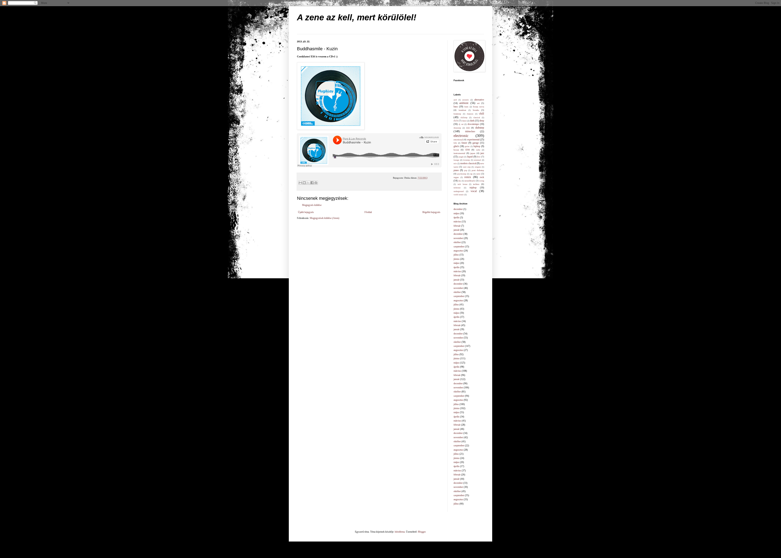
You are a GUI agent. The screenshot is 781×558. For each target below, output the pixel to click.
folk (455, 143)
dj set (461, 124)
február (457, 225)
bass (456, 106)
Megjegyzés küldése (312, 205)
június (456, 259)
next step (467, 167)
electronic (461, 135)
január (456, 229)
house (456, 150)
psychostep (461, 174)
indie (478, 150)
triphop (473, 187)
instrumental (459, 153)
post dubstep (478, 170)
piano (456, 170)
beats (466, 107)
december (458, 209)
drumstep (457, 128)
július (456, 254)
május (456, 213)
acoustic (465, 100)
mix (455, 163)
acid (455, 100)
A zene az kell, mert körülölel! (356, 17)
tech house (462, 184)
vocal (474, 191)
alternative (479, 99)
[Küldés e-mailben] (300, 183)
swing (481, 181)
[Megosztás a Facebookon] (312, 183)
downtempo (473, 124)
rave (478, 174)
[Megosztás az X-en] (308, 183)
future (464, 142)
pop (465, 170)
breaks (476, 110)
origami (478, 167)
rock (482, 177)
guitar (467, 146)
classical (476, 117)
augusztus (458, 250)
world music (459, 194)
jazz (482, 153)
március (457, 221)
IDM (467, 150)
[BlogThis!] (304, 183)
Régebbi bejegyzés (431, 212)
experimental (473, 139)
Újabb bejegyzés (306, 212)
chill (481, 113)
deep (482, 120)
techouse (457, 188)
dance (464, 121)
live (478, 156)
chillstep (463, 117)
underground (459, 191)
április (456, 217)
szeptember (459, 246)
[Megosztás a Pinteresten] (316, 183)
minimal (477, 160)
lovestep (466, 160)
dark (472, 120)
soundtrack (470, 180)
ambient (463, 103)
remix (467, 177)
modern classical (468, 163)
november (458, 238)
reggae (456, 177)
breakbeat (462, 110)
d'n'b (456, 120)
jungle (461, 157)
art (478, 103)
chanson (470, 114)
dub (468, 128)
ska (459, 181)
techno (476, 184)
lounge (456, 160)
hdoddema (400, 531)
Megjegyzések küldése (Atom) (324, 218)
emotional (458, 139)
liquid (470, 156)
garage (475, 142)
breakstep (457, 114)
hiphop (476, 146)
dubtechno (470, 131)
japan (472, 153)
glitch (456, 146)
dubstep (479, 127)
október (457, 242)
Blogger (421, 531)
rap (471, 174)
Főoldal (368, 212)
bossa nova (478, 106)
